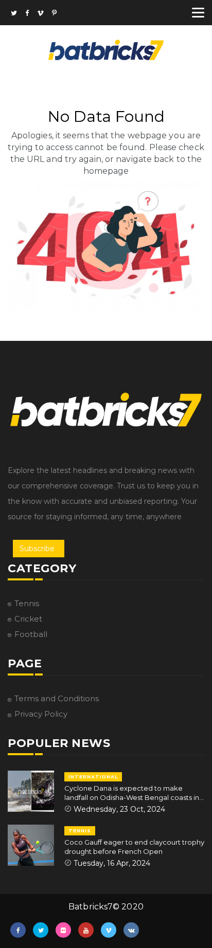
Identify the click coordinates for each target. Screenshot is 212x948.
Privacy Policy (40, 714)
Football (30, 634)
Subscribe (37, 548)
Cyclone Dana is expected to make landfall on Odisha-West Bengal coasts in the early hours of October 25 (131, 793)
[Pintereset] (54, 14)
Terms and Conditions (56, 698)
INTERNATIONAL (93, 776)
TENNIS (79, 830)
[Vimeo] (40, 14)
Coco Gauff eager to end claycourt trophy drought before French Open (134, 846)
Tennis (26, 603)
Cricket (28, 619)
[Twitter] (14, 14)
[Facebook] (27, 14)
